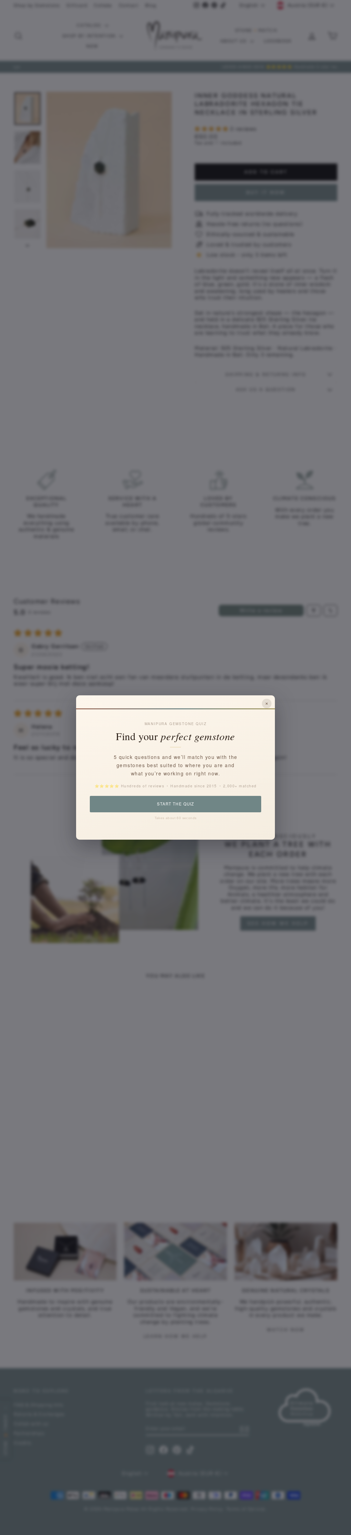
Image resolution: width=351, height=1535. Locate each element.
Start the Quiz (175, 803)
